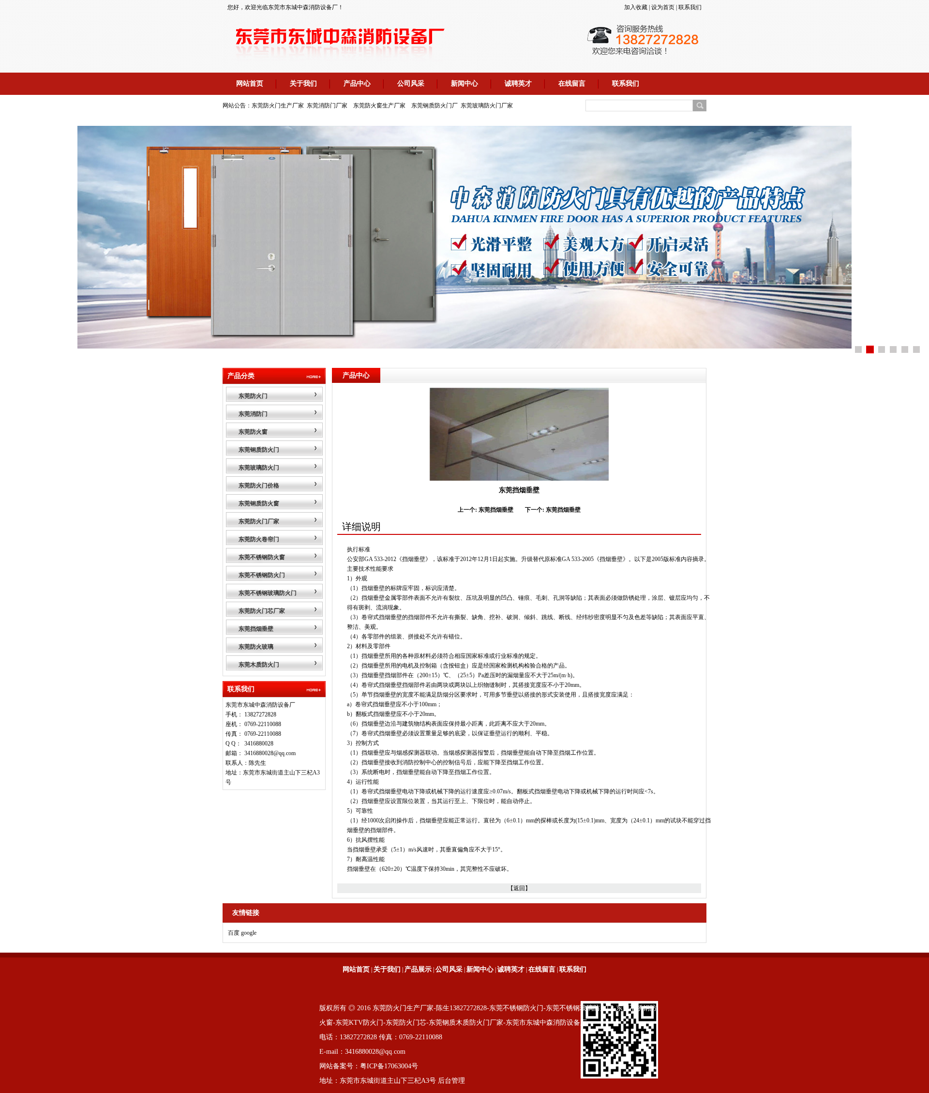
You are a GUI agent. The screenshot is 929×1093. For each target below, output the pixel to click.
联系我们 (690, 7)
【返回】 (519, 888)
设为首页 (662, 7)
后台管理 (451, 1080)
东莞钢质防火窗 (259, 503)
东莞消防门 (253, 413)
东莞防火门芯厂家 (262, 610)
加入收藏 (635, 7)
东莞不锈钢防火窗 (262, 557)
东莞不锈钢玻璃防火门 (268, 593)
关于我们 (303, 83)
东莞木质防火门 (259, 664)
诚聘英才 (518, 83)
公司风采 (410, 83)
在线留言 (571, 83)
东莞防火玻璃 (256, 646)
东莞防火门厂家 (259, 521)
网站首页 (249, 83)
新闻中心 (464, 83)
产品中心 (357, 83)
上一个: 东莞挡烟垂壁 (485, 509)
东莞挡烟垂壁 (256, 628)
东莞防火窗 (253, 431)
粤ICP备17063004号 (389, 1066)
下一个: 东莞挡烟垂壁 (553, 509)
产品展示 (418, 969)
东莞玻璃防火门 (259, 467)
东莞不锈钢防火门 (262, 575)
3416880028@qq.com (270, 753)
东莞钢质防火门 (259, 449)
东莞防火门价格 (259, 485)
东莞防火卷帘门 (259, 539)
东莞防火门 (253, 396)
